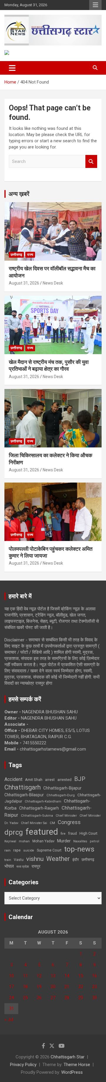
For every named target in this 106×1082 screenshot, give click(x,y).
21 (66, 986)
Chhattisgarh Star (68, 1057)
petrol (94, 841)
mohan (24, 841)
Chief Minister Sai (34, 823)
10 (11, 975)
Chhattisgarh (22, 787)
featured (42, 832)
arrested (64, 779)
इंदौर (75, 859)
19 (39, 986)
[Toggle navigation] (12, 68)
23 (94, 986)
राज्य (30, 255)
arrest (50, 780)
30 (94, 997)
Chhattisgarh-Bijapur (62, 788)
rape (17, 850)
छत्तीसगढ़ (88, 859)
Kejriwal (10, 841)
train (7, 860)
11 (25, 975)
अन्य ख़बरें (19, 193)
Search (91, 161)
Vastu (19, 860)
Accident (13, 779)
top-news (79, 849)
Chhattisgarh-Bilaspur (24, 794)
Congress (69, 822)
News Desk (53, 283)
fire (63, 833)
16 (94, 975)
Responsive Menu (95, 5)
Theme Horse (77, 1064)
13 (53, 975)
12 (39, 975)
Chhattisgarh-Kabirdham (43, 801)
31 (11, 1008)
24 (11, 997)
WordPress (72, 1072)
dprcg (13, 832)
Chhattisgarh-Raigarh (39, 808)
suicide (28, 850)
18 (25, 986)
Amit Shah (33, 779)
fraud (72, 833)
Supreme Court (49, 850)
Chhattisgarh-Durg (61, 795)
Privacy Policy (23, 1064)
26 (39, 997)
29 (80, 997)
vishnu (35, 858)
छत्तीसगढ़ (16, 255)
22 (80, 986)
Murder (64, 841)
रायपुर (36, 866)
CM (52, 823)
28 (66, 997)
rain (7, 850)
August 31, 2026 (24, 283)
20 (53, 986)
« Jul (8, 1019)
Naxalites (80, 841)
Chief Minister (66, 816)
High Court (88, 833)
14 (66, 975)
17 (11, 986)
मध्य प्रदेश (22, 867)
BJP (79, 778)
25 (25, 997)
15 (80, 975)
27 (53, 997)
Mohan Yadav (43, 841)
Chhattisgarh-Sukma (37, 816)
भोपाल (9, 866)
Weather (58, 858)
